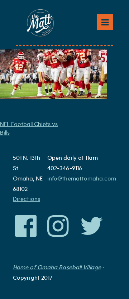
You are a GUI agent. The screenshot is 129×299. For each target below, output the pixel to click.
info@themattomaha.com (81, 178)
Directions (26, 199)
